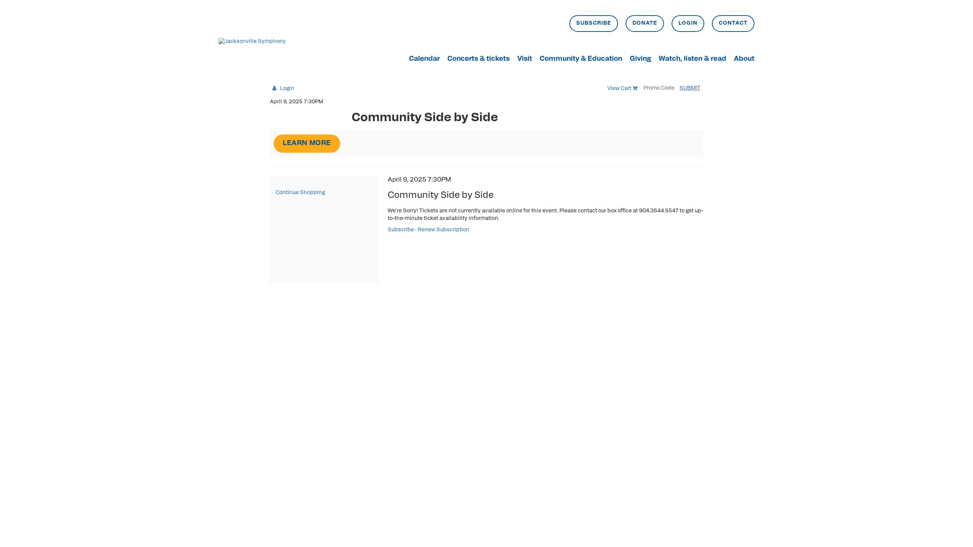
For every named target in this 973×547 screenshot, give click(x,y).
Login (687, 23)
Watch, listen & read (692, 59)
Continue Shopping (300, 193)
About (744, 59)
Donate (644, 23)
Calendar (424, 59)
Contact (733, 23)
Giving (640, 59)
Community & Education (581, 59)
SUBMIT (690, 88)
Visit (524, 59)
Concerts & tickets (478, 59)
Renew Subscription (443, 230)
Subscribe (593, 23)
